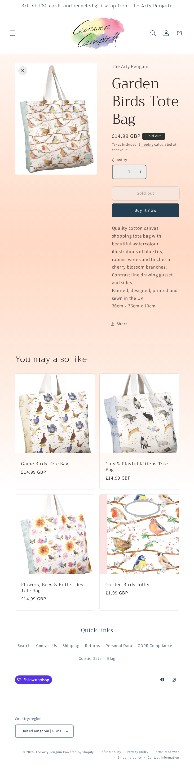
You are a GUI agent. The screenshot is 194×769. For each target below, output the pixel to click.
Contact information (163, 757)
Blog (111, 658)
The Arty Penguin (49, 752)
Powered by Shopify (78, 752)
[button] (12, 33)
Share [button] (122, 324)
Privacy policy (137, 752)
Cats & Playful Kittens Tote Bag (137, 467)
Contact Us (46, 646)
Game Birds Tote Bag (44, 464)
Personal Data (119, 646)
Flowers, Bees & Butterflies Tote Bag (52, 588)
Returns (92, 646)
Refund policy (110, 752)
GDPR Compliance (155, 646)
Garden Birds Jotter (128, 585)
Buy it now (145, 210)
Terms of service (166, 752)
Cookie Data (90, 658)
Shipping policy (130, 757)
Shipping (146, 144)
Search (24, 646)
